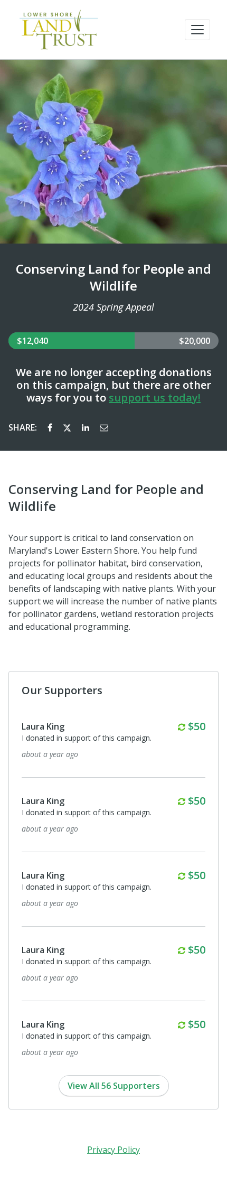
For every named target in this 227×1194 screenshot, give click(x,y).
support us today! (155, 397)
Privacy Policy (113, 1149)
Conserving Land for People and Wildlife (113, 277)
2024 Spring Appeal (113, 307)
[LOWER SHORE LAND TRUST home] (59, 29)
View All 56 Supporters (114, 1086)
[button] (197, 29)
